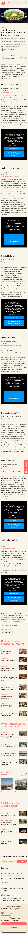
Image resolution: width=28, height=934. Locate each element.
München (19, 873)
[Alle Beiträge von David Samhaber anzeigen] (2, 49)
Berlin (3, 875)
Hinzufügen (21, 57)
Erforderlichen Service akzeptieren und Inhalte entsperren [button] (14, 154)
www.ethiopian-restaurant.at (10, 264)
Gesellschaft (20, 888)
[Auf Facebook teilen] (9, 632)
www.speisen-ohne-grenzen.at (10, 176)
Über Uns (3, 898)
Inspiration (4, 27)
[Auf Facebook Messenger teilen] (6, 632)
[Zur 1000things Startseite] (3, 3)
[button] (21, 85)
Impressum (8, 903)
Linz (19, 871)
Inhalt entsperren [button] (14, 148)
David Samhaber (10, 49)
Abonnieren (22, 861)
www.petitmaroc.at (8, 468)
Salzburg (3, 873)
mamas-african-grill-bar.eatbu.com (12, 345)
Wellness (12, 888)
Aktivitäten (11, 885)
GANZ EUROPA (9, 875)
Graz (14, 871)
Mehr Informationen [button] (14, 145)
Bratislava (4, 878)
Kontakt (3, 900)
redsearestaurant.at (8, 421)
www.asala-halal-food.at (9, 548)
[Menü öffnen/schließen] (25, 2)
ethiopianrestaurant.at (9, 92)
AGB (23, 900)
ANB (2, 903)
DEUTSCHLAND (11, 873)
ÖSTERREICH (4, 871)
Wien (10, 871)
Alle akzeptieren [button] (14, 923)
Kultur (18, 885)
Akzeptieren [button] (14, 927)
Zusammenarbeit (12, 898)
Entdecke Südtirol (19, 878)
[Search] (8, 2)
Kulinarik (3, 885)
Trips (22, 885)
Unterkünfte (4, 888)
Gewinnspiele (4, 820)
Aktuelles (3, 675)
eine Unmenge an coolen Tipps (9, 617)
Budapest (17, 875)
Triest (10, 878)
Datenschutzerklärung (13, 900)
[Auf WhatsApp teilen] (2, 632)
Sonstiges (4, 890)
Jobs (20, 898)
